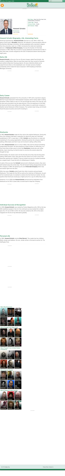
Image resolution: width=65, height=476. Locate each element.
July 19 (15, 32)
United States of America (34, 20)
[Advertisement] (32, 446)
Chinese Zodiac (31, 24)
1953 (18, 32)
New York (43, 19)
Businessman (16, 30)
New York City (37, 19)
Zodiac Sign (31, 22)
